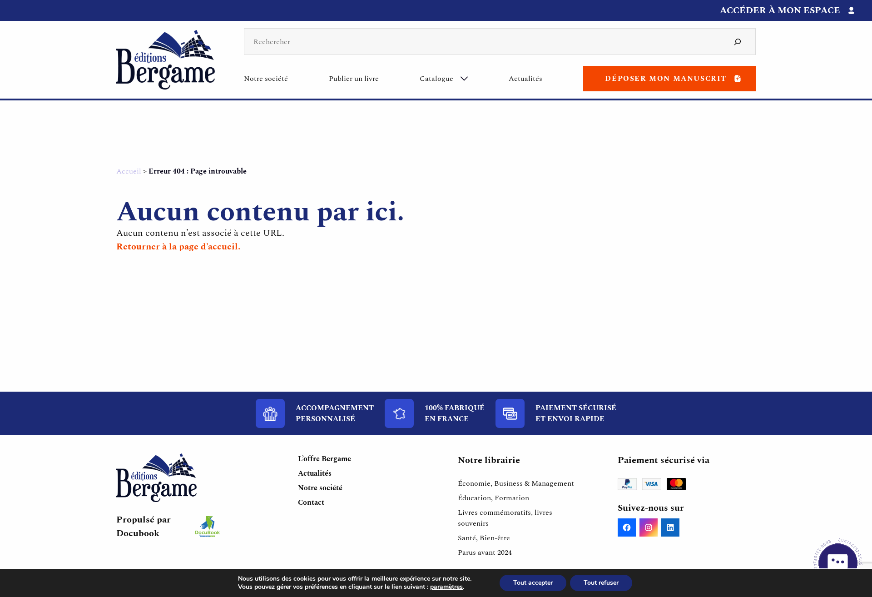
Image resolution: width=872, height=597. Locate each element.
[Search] (737, 41)
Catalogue (436, 78)
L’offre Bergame (324, 458)
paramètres (446, 587)
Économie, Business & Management (516, 483)
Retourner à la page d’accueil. (178, 247)
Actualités (525, 78)
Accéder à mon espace (780, 10)
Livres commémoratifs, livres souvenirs (505, 518)
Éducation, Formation (493, 498)
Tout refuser (601, 582)
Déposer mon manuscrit (666, 78)
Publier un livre (354, 78)
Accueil (128, 171)
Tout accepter (533, 582)
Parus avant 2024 (485, 552)
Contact (311, 502)
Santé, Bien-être (484, 537)
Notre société (266, 78)
